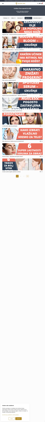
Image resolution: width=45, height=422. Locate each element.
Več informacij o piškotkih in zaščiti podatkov (10, 414)
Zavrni (11, 418)
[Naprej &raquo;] (27, 176)
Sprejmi (18, 418)
